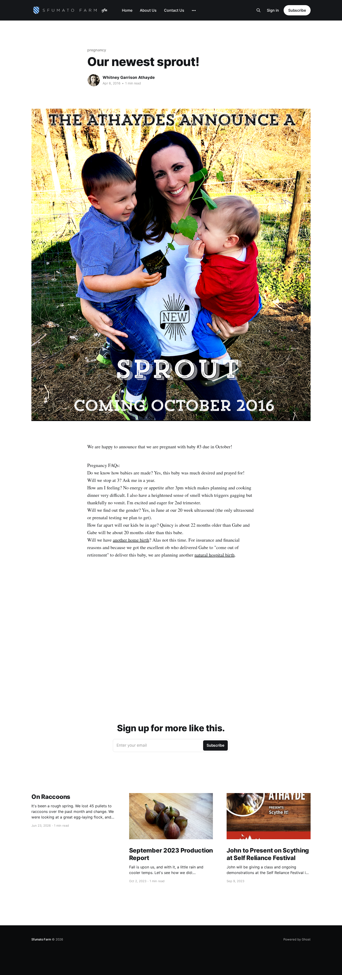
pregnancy (96, 50)
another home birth (131, 540)
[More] (193, 10)
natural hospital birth (214, 555)
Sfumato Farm (41, 939)
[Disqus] (171, 637)
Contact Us (174, 10)
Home (127, 10)
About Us (148, 10)
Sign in (273, 10)
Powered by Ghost (297, 939)
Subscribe (297, 10)
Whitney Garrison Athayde (129, 77)
